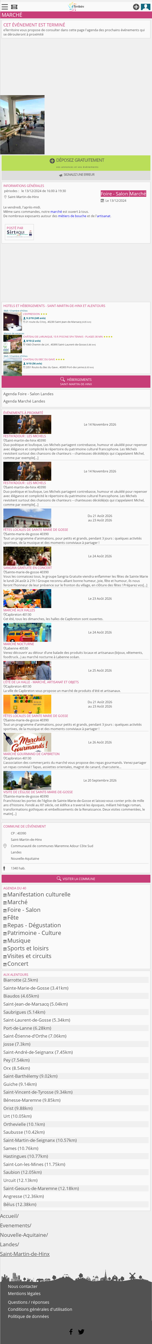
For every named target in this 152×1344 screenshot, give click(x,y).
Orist (8, 1108)
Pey (6, 1060)
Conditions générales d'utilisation (40, 1309)
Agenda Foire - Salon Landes (28, 393)
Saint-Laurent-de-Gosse (27, 1020)
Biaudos (11, 996)
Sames (10, 1148)
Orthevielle (14, 1124)
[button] (76, 163)
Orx (7, 1068)
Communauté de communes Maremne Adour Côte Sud (52, 846)
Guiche (10, 1084)
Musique (18, 940)
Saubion (11, 1172)
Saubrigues (14, 1012)
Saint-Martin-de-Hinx (26, 839)
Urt (6, 1116)
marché (56, 211)
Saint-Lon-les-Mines (23, 1164)
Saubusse (13, 1132)
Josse (8, 1044)
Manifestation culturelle (38, 894)
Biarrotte (12, 980)
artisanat (103, 216)
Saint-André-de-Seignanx (28, 1052)
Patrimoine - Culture (34, 933)
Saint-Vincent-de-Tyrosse (28, 1092)
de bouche (78, 216)
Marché (137, 193)
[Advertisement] (76, 67)
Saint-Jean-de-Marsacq (26, 1004)
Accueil (8, 1216)
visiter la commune (76, 878)
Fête (13, 917)
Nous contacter (23, 1286)
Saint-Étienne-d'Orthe (25, 1036)
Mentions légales (24, 1293)
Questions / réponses (28, 1302)
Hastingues (14, 1156)
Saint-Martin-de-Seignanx (29, 1140)
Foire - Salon (115, 193)
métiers (64, 216)
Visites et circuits (29, 956)
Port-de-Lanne (17, 1028)
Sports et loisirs (28, 948)
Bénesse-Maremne (22, 1100)
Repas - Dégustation (34, 925)
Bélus (9, 1204)
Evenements (14, 1225)
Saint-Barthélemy (20, 1076)
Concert (17, 963)
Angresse (12, 1196)
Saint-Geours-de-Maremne (30, 1188)
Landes (16, 852)
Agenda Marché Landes (24, 401)
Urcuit (9, 1180)
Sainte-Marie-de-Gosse (26, 988)
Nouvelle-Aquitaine (25, 858)
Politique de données (28, 1316)
